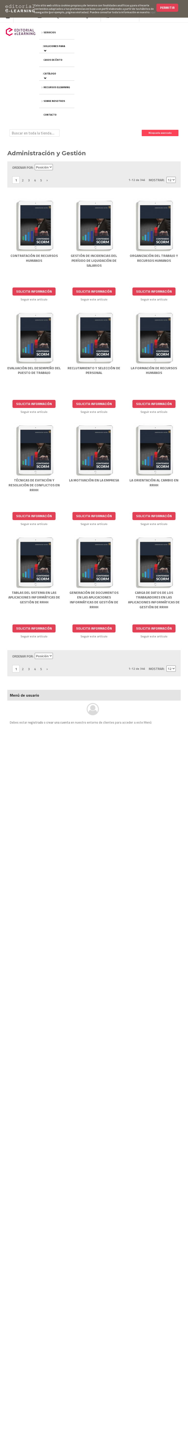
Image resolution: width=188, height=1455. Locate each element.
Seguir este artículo (34, 299)
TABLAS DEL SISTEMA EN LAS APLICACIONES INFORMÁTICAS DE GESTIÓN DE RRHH (34, 597)
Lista (172, 167)
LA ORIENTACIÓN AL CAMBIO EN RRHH (153, 482)
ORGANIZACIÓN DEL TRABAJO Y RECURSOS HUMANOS (154, 258)
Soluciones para (54, 46)
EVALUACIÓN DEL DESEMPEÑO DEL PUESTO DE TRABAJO (34, 370)
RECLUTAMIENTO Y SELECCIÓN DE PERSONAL (94, 370)
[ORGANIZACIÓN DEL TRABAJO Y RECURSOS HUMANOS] (154, 225)
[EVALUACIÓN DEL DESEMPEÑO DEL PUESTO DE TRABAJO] (34, 337)
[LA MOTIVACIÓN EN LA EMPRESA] (94, 450)
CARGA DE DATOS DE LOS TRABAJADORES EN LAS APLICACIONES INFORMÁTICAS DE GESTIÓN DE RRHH (154, 599)
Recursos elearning (57, 87)
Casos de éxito (53, 60)
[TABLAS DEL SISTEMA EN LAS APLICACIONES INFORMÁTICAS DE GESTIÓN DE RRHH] (34, 562)
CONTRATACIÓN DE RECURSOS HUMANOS (34, 258)
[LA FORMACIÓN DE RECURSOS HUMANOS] (154, 337)
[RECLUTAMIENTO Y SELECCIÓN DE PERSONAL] (94, 337)
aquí (152, 12)
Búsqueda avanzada (160, 132)
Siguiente (47, 180)
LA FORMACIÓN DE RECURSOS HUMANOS (154, 370)
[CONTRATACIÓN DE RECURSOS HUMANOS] (34, 225)
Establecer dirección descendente (57, 167)
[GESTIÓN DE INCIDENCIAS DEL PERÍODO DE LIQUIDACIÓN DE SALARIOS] (94, 225)
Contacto (50, 115)
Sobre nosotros (54, 101)
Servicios (50, 32)
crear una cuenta (58, 722)
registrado (35, 722)
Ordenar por (22, 167)
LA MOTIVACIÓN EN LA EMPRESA (94, 480)
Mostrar (156, 180)
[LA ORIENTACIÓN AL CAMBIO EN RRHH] (154, 450)
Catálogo (50, 73)
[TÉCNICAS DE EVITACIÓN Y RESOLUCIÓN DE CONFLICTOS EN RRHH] (34, 450)
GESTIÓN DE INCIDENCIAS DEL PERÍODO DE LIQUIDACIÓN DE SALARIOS (94, 260)
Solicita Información (34, 291)
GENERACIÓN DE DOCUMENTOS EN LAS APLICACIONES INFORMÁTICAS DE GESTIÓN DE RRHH (94, 599)
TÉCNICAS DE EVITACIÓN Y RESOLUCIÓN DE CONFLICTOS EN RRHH (34, 484)
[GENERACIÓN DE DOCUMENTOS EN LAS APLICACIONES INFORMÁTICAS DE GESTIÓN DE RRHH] (94, 562)
